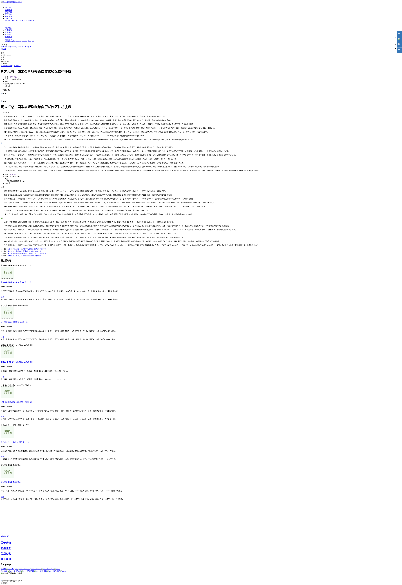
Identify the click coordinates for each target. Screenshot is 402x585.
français (16, 46)
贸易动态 (8, 12)
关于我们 (8, 10)
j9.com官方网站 (6, 66)
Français (18, 20)
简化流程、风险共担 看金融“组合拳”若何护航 (24, 251)
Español (24, 20)
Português (31, 20)
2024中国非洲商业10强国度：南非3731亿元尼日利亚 (27, 249)
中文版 (7, 20)
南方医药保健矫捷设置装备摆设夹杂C (15, 322)
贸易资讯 (8, 14)
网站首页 (8, 7)
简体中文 (4, 46)
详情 (2, 297)
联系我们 (8, 16)
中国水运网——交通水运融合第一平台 (15, 442)
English (12, 20)
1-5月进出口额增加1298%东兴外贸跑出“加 (16, 402)
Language (8, 18)
